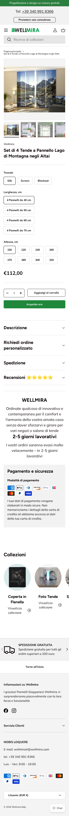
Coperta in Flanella (17, 599)
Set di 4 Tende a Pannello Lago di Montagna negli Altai (31, 54)
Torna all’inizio (35, 666)
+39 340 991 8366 (38, 11)
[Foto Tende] (48, 577)
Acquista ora (34, 304)
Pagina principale (12, 51)
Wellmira (9, 144)
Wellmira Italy (19, 807)
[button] (63, 30)
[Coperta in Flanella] (17, 577)
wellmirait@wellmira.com (31, 749)
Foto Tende (48, 596)
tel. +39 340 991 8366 (19, 757)
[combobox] (34, 39)
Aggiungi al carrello (46, 292)
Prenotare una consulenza (35, 19)
